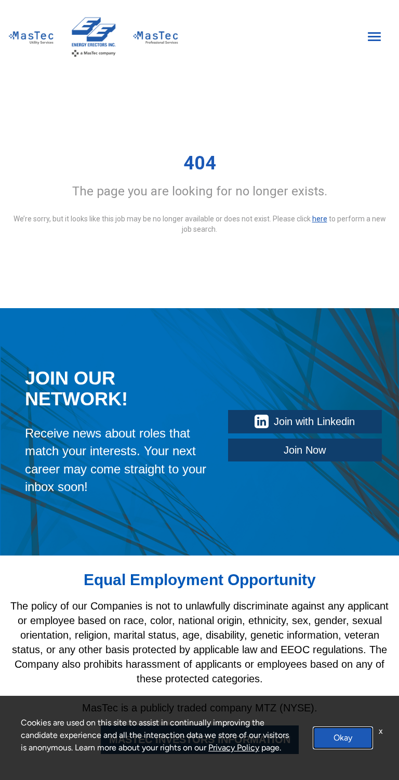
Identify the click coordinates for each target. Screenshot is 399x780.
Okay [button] (343, 738)
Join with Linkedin (314, 421)
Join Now (305, 450)
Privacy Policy (233, 747)
